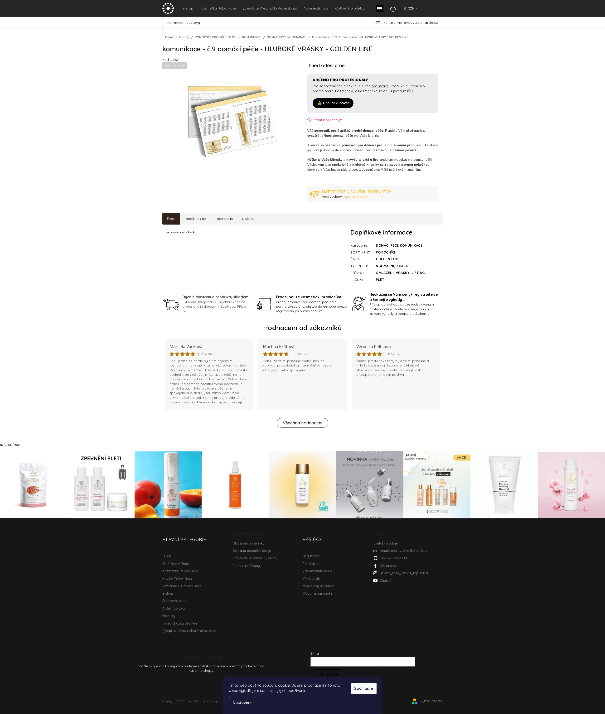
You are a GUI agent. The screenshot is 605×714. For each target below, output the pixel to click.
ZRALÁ (402, 266)
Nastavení (242, 702)
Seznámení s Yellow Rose (182, 586)
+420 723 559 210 (393, 558)
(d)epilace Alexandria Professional (189, 631)
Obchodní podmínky (248, 543)
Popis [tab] (171, 218)
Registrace (311, 556)
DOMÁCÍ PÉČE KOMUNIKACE (399, 245)
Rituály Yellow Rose (177, 578)
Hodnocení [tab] (224, 218)
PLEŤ (380, 279)
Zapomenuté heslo (317, 571)
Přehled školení (174, 601)
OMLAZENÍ (385, 273)
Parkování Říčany (246, 566)
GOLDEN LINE (387, 259)
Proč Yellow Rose (175, 564)
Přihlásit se (311, 564)
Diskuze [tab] (248, 218)
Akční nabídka (173, 608)
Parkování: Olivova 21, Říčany (255, 558)
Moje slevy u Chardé (318, 586)
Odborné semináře (317, 593)
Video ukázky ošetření (180, 623)
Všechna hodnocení (302, 423)
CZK (411, 8)
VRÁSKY (402, 273)
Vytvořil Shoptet (432, 701)
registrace (380, 86)
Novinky (168, 616)
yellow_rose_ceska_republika (404, 573)
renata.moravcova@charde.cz (404, 551)
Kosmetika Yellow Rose (180, 571)
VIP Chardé (311, 578)
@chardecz (388, 566)
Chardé (385, 580)
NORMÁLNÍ (385, 266)
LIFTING (418, 273)
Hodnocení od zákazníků (302, 328)
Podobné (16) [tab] (195, 218)
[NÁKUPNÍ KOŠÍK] (435, 8)
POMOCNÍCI (385, 252)
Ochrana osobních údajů (251, 551)
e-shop (167, 593)
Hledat (288, 22)
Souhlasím (363, 688)
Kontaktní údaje (385, 543)
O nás (167, 556)
